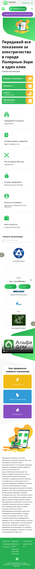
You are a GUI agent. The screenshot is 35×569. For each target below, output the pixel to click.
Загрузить (26, 3)
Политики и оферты (15, 545)
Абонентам (6, 541)
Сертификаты (27, 541)
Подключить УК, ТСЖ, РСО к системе (17, 14)
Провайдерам (7, 544)
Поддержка (15, 541)
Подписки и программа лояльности (15, 551)
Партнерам (6, 547)
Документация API (27, 545)
